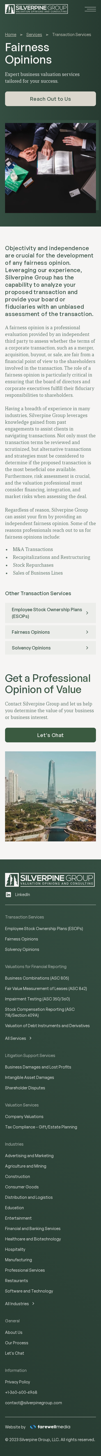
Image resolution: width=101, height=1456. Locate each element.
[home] (36, 9)
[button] (89, 9)
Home (10, 34)
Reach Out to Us (50, 99)
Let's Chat (50, 735)
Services (34, 34)
